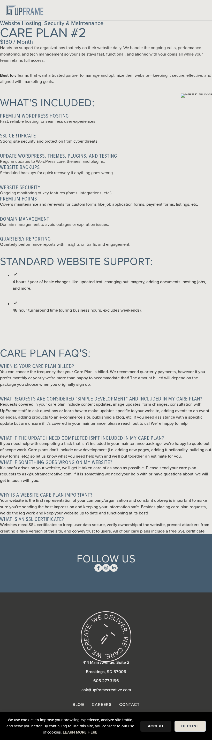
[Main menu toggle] (201, 10)
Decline (190, 726)
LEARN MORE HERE (80, 732)
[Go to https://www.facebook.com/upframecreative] (98, 568)
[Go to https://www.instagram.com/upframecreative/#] (106, 568)
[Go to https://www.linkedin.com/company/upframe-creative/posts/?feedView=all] (114, 568)
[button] (106, 115)
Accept (156, 726)
